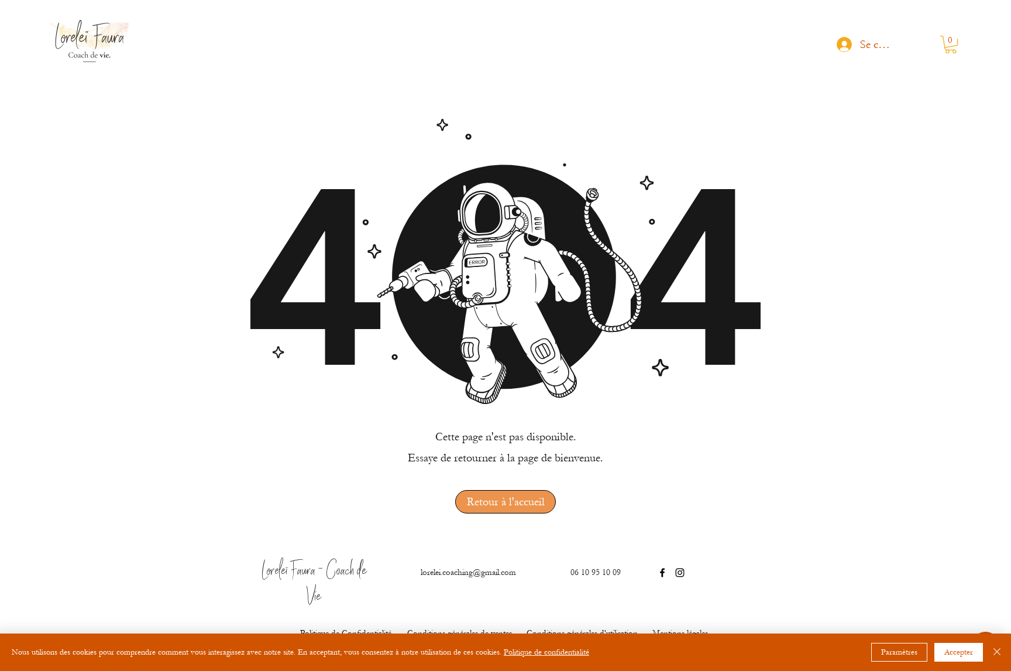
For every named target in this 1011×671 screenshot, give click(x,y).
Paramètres (899, 652)
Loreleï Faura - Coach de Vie (314, 585)
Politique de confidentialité (546, 652)
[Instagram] (680, 572)
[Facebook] (662, 572)
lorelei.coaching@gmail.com (468, 572)
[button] (950, 44)
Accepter (958, 652)
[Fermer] (997, 652)
